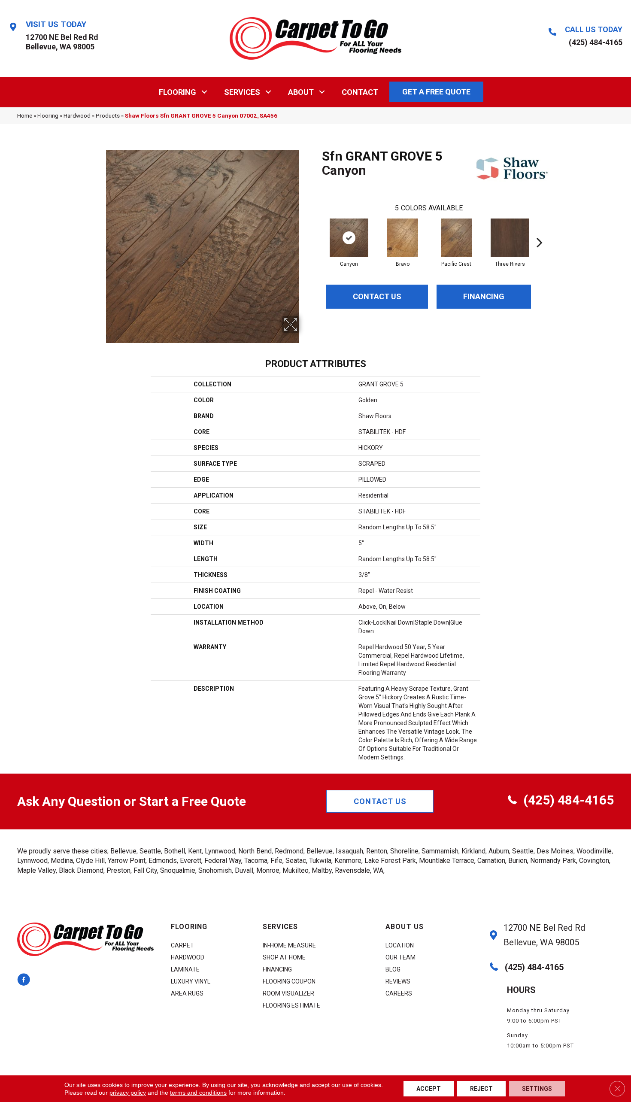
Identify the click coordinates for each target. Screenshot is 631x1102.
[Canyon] (349, 237)
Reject (481, 1088)
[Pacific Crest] (456, 237)
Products (108, 115)
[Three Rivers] (509, 237)
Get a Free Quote (436, 91)
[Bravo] (402, 237)
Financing (483, 296)
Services (242, 92)
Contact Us (377, 296)
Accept (428, 1088)
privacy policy (127, 1092)
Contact (360, 92)
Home (24, 115)
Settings (537, 1088)
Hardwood (77, 115)
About (301, 92)
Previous (317, 229)
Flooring (177, 92)
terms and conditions (198, 1092)
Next (539, 229)
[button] (204, 92)
